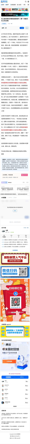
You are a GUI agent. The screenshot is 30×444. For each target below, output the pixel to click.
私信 (27, 28)
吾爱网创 (18, 434)
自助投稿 (13, 4)
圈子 (8, 4)
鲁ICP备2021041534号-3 (15, 436)
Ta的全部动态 (15, 250)
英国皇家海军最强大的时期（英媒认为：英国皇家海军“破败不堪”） (7, 189)
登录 (15, 210)
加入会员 (19, 4)
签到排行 (15, 406)
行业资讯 (4, 23)
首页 (3, 4)
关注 (22, 28)
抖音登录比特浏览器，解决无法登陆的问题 (10, 429)
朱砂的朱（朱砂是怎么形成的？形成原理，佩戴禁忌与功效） (23, 189)
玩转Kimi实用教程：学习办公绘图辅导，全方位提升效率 (13, 246)
